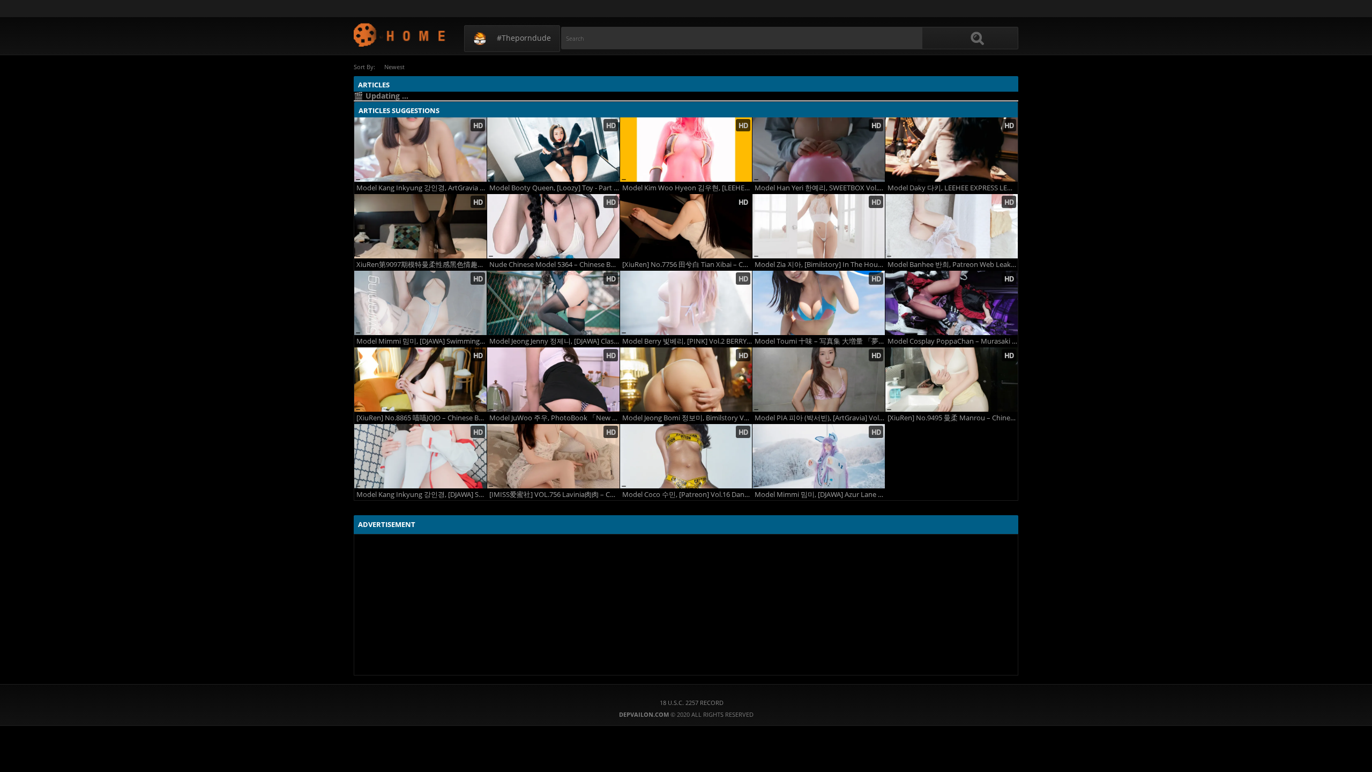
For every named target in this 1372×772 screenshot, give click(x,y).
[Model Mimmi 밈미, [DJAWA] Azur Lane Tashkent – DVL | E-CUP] (818, 456)
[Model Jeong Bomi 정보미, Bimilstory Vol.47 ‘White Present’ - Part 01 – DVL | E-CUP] (686, 379)
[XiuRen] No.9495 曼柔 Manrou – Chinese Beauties (953, 417)
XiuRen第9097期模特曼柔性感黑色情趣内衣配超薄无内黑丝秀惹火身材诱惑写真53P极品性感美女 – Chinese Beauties (421, 264)
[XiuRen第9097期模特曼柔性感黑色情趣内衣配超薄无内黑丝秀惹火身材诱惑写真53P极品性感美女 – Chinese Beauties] (420, 226)
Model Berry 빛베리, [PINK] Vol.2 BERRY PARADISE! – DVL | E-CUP (687, 341)
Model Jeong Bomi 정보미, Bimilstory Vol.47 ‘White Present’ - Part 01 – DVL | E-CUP (687, 417)
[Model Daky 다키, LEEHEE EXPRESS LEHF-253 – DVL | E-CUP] (951, 149)
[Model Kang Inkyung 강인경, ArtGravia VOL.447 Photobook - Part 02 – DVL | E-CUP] (420, 149)
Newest (394, 67)
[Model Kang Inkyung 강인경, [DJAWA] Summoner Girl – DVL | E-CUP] (420, 456)
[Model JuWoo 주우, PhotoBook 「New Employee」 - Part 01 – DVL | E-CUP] (553, 379)
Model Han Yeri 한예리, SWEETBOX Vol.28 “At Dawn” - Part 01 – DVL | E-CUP (820, 187)
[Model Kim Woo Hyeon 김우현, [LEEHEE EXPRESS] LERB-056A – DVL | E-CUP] (686, 149)
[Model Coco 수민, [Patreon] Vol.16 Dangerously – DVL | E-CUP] (686, 456)
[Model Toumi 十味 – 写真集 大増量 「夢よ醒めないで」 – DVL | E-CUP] (818, 303)
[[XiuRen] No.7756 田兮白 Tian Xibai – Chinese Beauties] (686, 226)
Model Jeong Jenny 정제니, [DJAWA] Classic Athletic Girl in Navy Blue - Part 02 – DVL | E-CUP (554, 341)
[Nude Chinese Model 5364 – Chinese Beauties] (553, 226)
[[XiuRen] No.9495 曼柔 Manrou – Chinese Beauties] (951, 379)
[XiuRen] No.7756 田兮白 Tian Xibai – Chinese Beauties (687, 264)
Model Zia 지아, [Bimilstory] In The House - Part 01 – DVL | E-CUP (820, 264)
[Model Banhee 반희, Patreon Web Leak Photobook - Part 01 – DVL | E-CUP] (951, 226)
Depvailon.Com (400, 35)
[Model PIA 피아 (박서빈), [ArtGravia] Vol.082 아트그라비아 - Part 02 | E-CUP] (818, 379)
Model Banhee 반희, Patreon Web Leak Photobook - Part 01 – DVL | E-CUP (953, 264)
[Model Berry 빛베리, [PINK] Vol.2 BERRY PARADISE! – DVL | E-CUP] (686, 303)
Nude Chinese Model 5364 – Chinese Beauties (554, 264)
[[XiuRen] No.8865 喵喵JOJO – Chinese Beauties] (420, 379)
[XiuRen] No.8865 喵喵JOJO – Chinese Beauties (421, 417)
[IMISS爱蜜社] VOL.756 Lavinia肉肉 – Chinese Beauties (554, 494)
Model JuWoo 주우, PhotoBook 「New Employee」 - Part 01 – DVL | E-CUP (554, 417)
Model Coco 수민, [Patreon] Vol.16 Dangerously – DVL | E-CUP (687, 494)
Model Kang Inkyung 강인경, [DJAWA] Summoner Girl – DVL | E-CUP (421, 494)
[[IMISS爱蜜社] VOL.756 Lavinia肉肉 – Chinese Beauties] (553, 456)
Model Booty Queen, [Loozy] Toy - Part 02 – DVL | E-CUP (554, 187)
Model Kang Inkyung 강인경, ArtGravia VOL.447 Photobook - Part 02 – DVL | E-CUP (421, 187)
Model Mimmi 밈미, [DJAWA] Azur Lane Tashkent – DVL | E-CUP (820, 494)
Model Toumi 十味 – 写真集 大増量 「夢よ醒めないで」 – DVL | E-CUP (820, 341)
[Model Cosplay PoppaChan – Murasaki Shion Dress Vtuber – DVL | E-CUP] (951, 303)
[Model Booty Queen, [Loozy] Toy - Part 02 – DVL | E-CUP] (553, 149)
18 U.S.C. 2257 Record (692, 703)
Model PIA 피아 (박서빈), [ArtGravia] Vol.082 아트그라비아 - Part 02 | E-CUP (820, 417)
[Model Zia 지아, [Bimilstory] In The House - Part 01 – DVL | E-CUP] (818, 226)
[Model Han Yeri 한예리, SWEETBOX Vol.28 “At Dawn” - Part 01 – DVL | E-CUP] (818, 149)
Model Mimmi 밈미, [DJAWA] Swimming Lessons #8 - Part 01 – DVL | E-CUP (421, 341)
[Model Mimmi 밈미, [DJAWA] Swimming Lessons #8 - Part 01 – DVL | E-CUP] (420, 303)
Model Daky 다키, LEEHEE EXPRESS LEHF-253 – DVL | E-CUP (953, 187)
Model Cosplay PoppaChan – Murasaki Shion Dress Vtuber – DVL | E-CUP (953, 341)
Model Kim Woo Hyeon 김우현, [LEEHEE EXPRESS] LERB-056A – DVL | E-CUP (687, 187)
